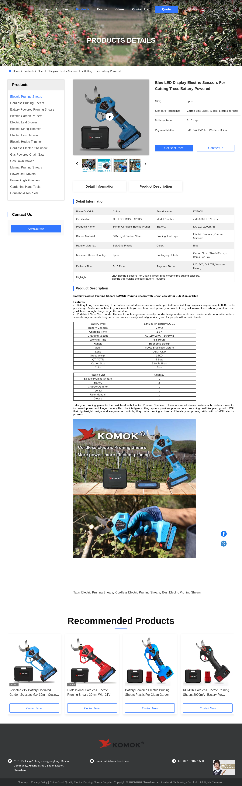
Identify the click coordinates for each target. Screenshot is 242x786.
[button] (14, 670)
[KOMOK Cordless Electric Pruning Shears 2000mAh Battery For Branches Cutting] (208, 661)
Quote (166, 9)
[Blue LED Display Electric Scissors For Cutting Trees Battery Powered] (111, 117)
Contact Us (140, 9)
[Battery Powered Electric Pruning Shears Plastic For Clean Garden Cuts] (150, 661)
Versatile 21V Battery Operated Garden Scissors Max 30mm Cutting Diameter (33, 693)
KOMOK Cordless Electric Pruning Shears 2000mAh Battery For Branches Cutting (206, 693)
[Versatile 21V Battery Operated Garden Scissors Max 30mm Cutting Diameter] (34, 661)
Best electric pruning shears (181, 592)
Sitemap (23, 782)
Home (43, 9)
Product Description (156, 186)
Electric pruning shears (97, 592)
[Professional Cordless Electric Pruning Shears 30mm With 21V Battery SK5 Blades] (92, 661)
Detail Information (99, 186)
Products (82, 9)
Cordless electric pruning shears (137, 592)
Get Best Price (174, 148)
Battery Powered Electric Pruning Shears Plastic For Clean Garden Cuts (147, 693)
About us (62, 9)
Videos (120, 9)
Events (102, 9)
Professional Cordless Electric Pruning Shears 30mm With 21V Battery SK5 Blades (88, 693)
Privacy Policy (39, 782)
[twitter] (223, 543)
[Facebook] (223, 533)
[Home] (13, 9)
